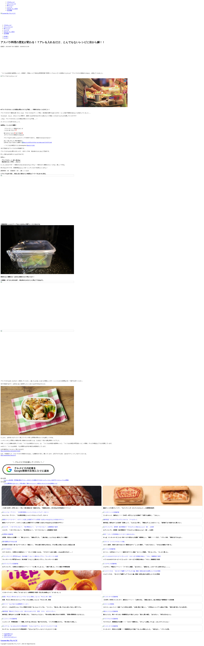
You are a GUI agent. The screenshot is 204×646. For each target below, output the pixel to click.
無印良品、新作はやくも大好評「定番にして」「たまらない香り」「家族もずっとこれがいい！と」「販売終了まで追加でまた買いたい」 (142, 522)
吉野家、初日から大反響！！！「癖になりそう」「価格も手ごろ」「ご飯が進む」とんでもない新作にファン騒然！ (35, 537)
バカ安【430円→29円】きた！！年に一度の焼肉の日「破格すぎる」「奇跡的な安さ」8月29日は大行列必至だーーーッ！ (36, 508)
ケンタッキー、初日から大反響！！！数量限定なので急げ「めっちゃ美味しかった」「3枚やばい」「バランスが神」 (136, 629)
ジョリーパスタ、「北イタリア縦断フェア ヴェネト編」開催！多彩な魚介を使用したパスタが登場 (131, 574)
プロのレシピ (11, 2)
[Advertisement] (30, 19)
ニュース (9, 7)
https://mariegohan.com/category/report (10, 451)
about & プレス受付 (12, 8)
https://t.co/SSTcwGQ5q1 (29, 142)
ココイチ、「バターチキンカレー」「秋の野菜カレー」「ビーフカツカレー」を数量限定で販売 (29, 530)
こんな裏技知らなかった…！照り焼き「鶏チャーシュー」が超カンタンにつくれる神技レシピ (30, 483)
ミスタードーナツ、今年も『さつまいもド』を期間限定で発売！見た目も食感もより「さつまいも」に (31, 592)
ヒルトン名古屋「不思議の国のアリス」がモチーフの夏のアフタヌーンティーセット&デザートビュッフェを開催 (36, 480)
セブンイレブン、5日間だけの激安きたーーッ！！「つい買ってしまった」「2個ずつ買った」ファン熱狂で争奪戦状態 (36, 566)
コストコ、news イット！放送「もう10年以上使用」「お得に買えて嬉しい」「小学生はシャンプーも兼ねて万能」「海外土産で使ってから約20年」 (145, 607)
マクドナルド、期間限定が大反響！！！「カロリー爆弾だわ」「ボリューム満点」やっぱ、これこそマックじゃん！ (136, 622)
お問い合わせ (7, 635)
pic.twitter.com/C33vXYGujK (44, 142)
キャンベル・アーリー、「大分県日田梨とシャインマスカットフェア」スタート (25, 515)
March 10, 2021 (31, 145)
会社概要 (9, 10)
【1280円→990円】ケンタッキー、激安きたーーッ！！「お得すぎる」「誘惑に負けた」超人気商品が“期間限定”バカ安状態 (138, 599)
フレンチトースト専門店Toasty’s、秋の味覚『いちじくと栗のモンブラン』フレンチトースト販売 (30, 559)
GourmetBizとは (8, 633)
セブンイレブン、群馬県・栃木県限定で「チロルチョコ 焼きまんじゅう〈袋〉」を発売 (128, 530)
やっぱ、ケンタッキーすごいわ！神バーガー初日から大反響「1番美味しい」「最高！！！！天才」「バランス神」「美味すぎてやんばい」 (143, 537)
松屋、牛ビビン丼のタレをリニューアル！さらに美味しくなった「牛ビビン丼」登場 (26, 599)
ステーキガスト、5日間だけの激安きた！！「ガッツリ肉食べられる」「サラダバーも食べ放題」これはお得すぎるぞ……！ (37, 552)
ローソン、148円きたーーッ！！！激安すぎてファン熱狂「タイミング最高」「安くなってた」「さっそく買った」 (136, 552)
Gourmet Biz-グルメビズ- (9, 640)
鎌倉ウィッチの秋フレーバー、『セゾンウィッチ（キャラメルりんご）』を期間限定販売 (128, 508)
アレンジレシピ (11, 3)
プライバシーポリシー (10, 637)
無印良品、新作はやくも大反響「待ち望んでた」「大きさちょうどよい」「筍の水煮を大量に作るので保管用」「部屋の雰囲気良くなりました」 (43, 614)
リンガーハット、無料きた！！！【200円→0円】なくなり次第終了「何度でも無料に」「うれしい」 (132, 515)
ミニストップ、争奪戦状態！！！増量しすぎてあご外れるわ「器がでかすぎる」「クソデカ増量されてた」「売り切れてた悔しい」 (39, 622)
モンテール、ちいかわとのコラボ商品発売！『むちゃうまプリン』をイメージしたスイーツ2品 (29, 629)
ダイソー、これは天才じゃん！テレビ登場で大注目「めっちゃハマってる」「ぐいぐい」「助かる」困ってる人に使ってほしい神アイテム (41, 607)
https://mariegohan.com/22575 (8, 455)
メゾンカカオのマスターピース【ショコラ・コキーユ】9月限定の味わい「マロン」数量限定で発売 (131, 559)
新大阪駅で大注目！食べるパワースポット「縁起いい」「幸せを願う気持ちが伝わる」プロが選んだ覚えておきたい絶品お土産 (38, 544)
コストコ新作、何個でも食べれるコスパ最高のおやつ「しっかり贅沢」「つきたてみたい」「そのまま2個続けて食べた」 (138, 544)
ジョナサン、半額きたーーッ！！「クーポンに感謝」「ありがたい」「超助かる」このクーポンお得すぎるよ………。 (137, 566)
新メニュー (10, 5)
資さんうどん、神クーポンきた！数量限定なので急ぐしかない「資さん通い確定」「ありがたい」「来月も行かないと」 (137, 614)
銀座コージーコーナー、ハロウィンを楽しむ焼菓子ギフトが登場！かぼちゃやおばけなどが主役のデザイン (32, 522)
